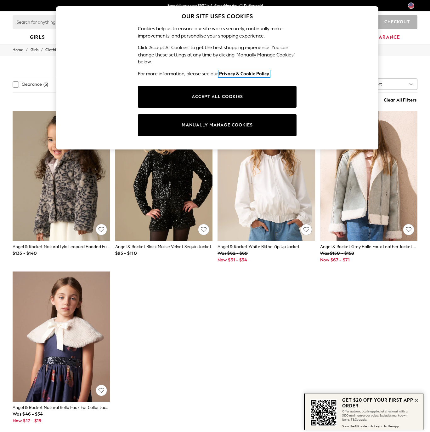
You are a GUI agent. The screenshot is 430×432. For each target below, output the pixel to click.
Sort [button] (378, 84)
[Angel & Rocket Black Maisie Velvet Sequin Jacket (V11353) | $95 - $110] (164, 176)
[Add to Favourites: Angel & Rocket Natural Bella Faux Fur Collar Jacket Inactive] (101, 390)
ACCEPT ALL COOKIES (217, 96)
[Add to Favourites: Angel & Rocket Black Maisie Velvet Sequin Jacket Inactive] (203, 229)
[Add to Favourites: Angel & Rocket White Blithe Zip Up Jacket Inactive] (306, 229)
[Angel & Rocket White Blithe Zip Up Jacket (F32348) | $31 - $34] (266, 176)
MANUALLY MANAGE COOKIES (217, 125)
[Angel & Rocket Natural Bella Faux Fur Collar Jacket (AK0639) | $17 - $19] (61, 336)
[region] (217, 77)
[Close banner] (415, 399)
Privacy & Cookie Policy (244, 74)
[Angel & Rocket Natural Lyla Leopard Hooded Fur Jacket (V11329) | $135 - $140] (61, 176)
